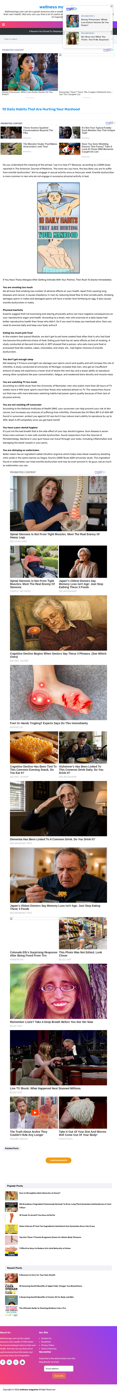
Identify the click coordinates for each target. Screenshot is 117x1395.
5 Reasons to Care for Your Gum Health (37, 1275)
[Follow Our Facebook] (2, 1362)
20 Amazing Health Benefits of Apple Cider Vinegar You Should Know (50, 1286)
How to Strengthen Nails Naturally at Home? (39, 1193)
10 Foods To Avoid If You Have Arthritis (37, 1215)
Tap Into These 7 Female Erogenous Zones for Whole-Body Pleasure (50, 1237)
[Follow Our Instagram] (16, 1362)
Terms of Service (49, 1349)
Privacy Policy (47, 1345)
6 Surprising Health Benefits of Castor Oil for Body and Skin (46, 1297)
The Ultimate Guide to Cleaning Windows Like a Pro (42, 1308)
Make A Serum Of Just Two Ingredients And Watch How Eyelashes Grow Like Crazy (57, 1226)
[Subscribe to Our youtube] (22, 1362)
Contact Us (46, 1338)
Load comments (58, 1160)
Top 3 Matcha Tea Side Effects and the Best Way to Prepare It (57, 31)
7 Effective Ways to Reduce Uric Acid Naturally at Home (45, 1248)
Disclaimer (46, 1342)
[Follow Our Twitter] (9, 1362)
